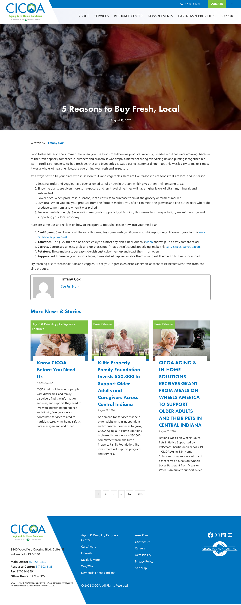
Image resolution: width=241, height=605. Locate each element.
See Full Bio (68, 286)
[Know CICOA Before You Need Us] (59, 380)
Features (38, 329)
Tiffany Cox (56, 143)
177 (129, 494)
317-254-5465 (37, 562)
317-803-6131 (44, 567)
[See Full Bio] (78, 287)
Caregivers (66, 324)
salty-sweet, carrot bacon (183, 247)
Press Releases (102, 324)
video (149, 242)
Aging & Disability (44, 324)
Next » (140, 494)
